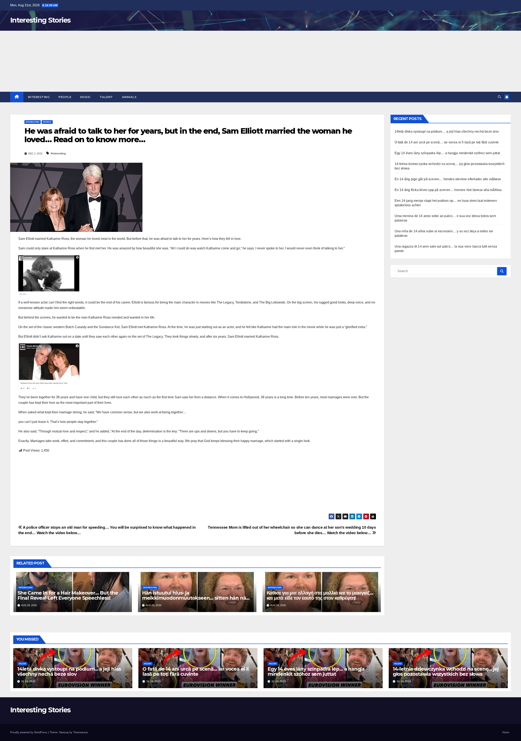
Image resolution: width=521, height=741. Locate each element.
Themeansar (80, 732)
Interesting (39, 97)
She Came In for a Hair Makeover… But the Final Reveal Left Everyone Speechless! (68, 595)
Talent (106, 97)
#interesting (58, 153)
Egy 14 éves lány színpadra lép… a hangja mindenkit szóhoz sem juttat (447, 153)
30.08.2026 (28, 681)
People (64, 97)
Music (85, 97)
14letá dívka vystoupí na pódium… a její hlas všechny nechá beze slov (447, 131)
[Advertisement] (260, 61)
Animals (129, 97)
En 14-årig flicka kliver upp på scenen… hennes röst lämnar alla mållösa (448, 190)
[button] (499, 97)
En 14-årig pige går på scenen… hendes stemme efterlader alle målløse (448, 179)
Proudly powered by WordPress (29, 732)
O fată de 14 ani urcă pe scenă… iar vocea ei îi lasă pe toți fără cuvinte (447, 142)
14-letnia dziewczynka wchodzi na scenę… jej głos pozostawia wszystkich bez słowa (445, 671)
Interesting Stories (40, 20)
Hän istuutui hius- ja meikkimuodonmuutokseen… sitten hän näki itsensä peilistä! (196, 598)
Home (505, 732)
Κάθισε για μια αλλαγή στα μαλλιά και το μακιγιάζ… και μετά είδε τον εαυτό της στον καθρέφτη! (320, 595)
